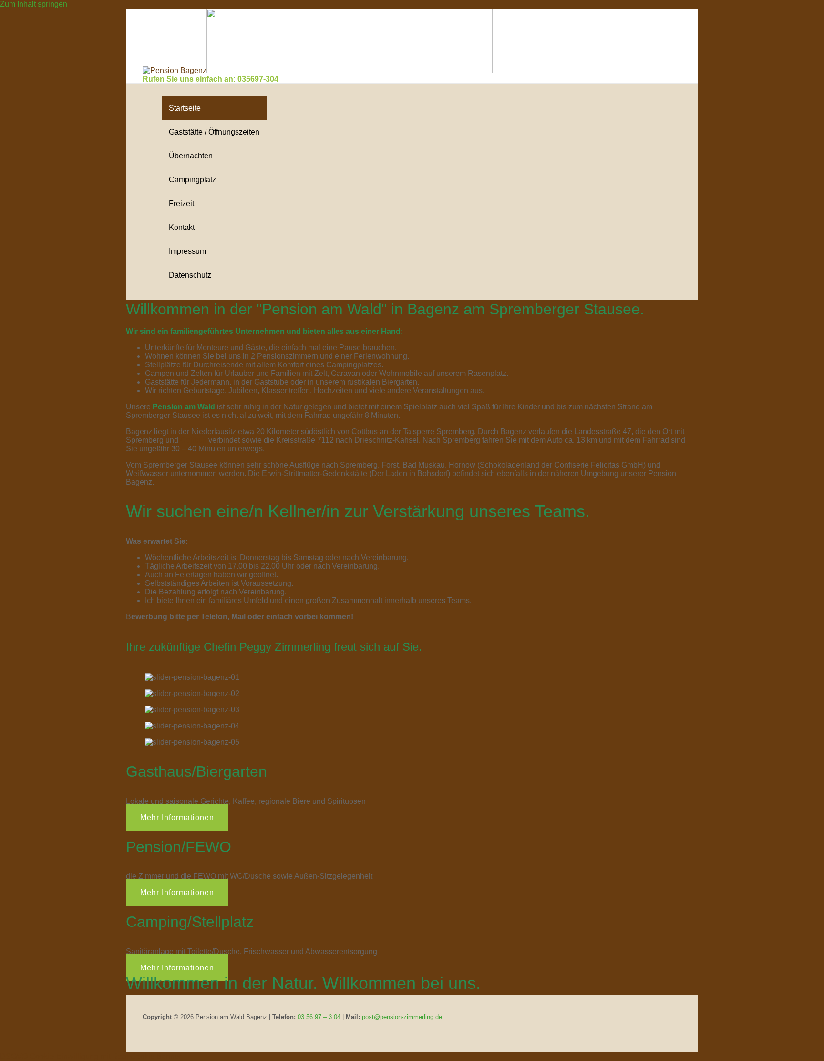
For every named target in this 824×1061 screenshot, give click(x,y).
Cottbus (193, 440)
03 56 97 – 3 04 (319, 1016)
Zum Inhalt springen (33, 4)
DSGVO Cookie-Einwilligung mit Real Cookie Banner (90, 1056)
